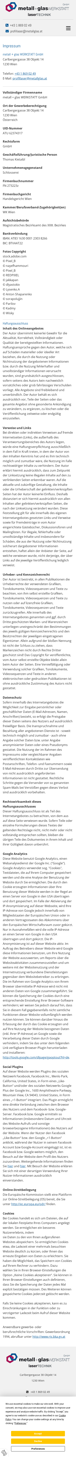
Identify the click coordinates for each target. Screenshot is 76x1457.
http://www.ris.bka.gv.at (48, 1337)
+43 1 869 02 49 (20, 25)
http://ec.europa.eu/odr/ (28, 1204)
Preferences (38, 1449)
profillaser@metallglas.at (26, 31)
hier (10, 1166)
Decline (38, 1441)
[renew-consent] (4, 1453)
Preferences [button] (20, 1423)
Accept (38, 1433)
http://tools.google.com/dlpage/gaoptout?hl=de (36, 1057)
